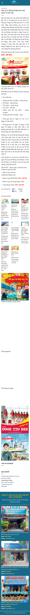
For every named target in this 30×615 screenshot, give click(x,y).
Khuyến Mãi (4, 8)
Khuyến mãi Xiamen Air (14, 205)
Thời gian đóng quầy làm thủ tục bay (10, 476)
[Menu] (2, 3)
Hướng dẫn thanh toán (6, 484)
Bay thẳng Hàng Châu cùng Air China (4, 207)
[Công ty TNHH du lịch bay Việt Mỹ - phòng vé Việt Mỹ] (15, 3)
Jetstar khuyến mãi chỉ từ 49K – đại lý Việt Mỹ (15, 229)
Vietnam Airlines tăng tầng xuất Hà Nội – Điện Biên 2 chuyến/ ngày (25, 231)
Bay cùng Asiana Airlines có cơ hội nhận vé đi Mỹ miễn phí (24, 207)
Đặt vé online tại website (7, 482)
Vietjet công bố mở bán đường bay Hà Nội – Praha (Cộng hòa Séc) (4, 255)
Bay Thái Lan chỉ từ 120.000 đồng (14, 253)
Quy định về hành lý (6, 478)
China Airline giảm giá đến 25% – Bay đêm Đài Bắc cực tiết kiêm (4, 230)
